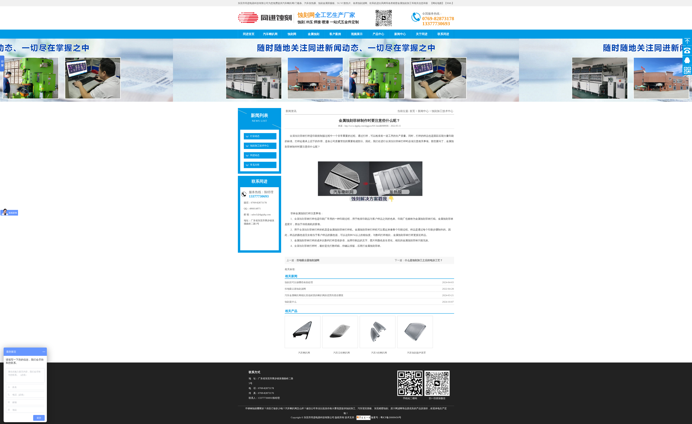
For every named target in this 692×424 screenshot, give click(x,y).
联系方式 (254, 372)
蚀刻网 (292, 34)
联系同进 (443, 34)
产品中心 (378, 34)
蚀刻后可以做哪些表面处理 (299, 282)
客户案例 (335, 34)
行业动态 (255, 136)
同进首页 (248, 34)
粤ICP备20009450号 (390, 417)
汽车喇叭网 (270, 34)
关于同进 (421, 34)
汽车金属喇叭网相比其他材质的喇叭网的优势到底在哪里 (314, 295)
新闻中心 (400, 34)
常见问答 (255, 164)
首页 (412, 111)
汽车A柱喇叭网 (379, 352)
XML (449, 3)
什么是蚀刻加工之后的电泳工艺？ (424, 260)
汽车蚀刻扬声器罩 (416, 352)
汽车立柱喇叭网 (341, 352)
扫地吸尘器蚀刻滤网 (308, 260)
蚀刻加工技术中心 (259, 145)
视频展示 (357, 34)
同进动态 (255, 155)
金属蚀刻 (313, 34)
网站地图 (437, 3)
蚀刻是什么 (290, 301)
